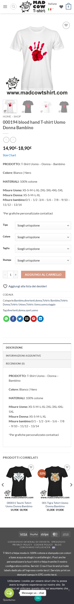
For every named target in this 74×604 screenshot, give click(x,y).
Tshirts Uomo (33, 304)
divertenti (29, 300)
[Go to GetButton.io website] (9, 600)
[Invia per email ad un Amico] (27, 319)
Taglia (6, 248)
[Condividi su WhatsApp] (6, 319)
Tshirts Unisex (18, 304)
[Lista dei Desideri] (61, 7)
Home (7, 116)
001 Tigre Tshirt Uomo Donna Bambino (55, 504)
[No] (69, 591)
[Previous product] (13, 140)
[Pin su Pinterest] (34, 319)
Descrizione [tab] (14, 347)
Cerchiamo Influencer (35, 547)
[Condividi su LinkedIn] (40, 319)
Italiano (52, 3)
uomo (44, 304)
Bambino (19, 300)
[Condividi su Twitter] (20, 319)
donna (38, 300)
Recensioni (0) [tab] (15, 363)
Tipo (5, 225)
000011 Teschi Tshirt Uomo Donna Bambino (19, 504)
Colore (6, 236)
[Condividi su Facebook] (13, 319)
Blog (58, 544)
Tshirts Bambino (51, 300)
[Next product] (6, 140)
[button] (5, 6)
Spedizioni (58, 541)
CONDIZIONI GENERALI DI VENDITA (29, 541)
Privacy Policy (22, 544)
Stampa (7, 260)
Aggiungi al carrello (43, 274)
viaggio (51, 304)
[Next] (65, 58)
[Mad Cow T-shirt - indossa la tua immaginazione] (32, 6)
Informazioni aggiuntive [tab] (23, 355)
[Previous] (9, 58)
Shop (17, 116)
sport (28, 310)
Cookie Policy (43, 544)
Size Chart (9, 155)
